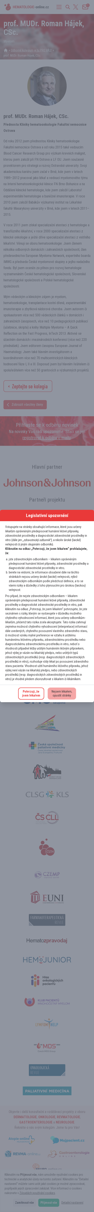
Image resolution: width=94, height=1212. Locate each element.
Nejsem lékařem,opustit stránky (62, 693)
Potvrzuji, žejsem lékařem (31, 693)
